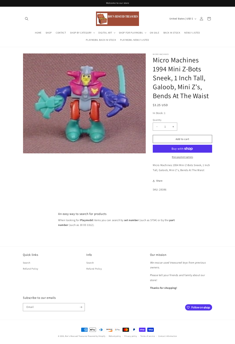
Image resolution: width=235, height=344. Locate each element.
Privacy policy (130, 336)
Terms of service (147, 336)
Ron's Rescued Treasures (76, 336)
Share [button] (159, 180)
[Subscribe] (81, 307)
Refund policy (115, 336)
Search (26, 262)
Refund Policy (30, 268)
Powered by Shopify (96, 336)
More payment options (182, 157)
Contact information (167, 336)
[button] (26, 19)
